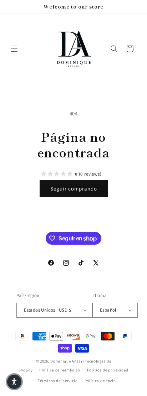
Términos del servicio (58, 380)
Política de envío (100, 380)
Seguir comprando (73, 188)
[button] (14, 49)
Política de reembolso (59, 370)
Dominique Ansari (67, 361)
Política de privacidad (107, 370)
